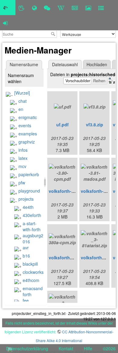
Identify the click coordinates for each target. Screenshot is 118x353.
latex (23, 158)
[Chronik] (34, 7)
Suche (54, 34)
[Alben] (88, 7)
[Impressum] (101, 7)
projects (26, 199)
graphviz (26, 142)
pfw (21, 183)
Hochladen (97, 64)
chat (22, 101)
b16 (26, 256)
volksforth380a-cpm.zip (73, 257)
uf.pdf (62, 124)
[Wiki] (60, 7)
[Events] (47, 7)
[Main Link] (7, 7)
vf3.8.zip (94, 124)
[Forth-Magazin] (75, 7)
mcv (22, 166)
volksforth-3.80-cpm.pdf (73, 191)
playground (29, 191)
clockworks (33, 272)
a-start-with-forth (32, 226)
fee (26, 300)
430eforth (32, 215)
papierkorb (28, 174)
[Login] (5, 22)
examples (27, 134)
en (20, 109)
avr (26, 248)
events (24, 125)
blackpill (30, 264)
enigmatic (27, 117)
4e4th (28, 207)
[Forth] (21, 7)
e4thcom (31, 280)
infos (23, 150)
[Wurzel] (22, 93)
